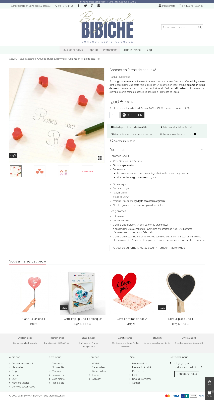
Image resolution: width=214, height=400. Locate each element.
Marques (56, 371)
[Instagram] (98, 5)
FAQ (134, 375)
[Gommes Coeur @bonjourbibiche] (56, 115)
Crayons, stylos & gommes (51, 58)
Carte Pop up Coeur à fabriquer (83, 318)
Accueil (13, 58)
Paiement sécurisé (141, 367)
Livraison (96, 375)
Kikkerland (124, 77)
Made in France (132, 49)
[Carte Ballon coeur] (34, 292)
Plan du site (57, 382)
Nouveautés (57, 367)
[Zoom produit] (100, 158)
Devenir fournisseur (142, 379)
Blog (149, 49)
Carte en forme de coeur (132, 318)
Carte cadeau (98, 367)
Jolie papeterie (27, 58)
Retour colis (138, 371)
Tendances (57, 363)
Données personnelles (23, 386)
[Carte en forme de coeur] (131, 292)
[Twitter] (85, 5)
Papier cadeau (98, 371)
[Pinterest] (92, 5)
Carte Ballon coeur (33, 318)
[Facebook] (78, 5)
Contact (136, 382)
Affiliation (96, 379)
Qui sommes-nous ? (22, 363)
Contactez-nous (187, 373)
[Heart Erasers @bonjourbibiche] (93, 171)
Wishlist (96, 363)
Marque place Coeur (180, 318)
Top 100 (93, 49)
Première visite (139, 363)
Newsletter (17, 367)
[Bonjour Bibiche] (107, 27)
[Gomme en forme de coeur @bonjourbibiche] (45, 171)
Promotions (110, 49)
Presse (15, 375)
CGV (14, 379)
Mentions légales (20, 382)
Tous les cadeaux (72, 49)
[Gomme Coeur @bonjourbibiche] (69, 171)
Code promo (58, 379)
